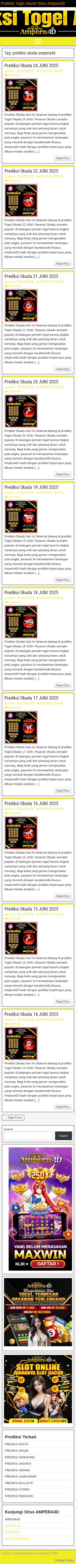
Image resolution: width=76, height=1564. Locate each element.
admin (11, 70)
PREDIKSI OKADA (51, 70)
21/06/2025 (27, 281)
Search (8, 1129)
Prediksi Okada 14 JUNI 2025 (31, 1014)
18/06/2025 (27, 597)
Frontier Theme (64, 1560)
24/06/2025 (27, 70)
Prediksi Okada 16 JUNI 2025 (31, 803)
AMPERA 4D (13, 1526)
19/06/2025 (27, 492)
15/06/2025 (27, 914)
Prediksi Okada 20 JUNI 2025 (31, 381)
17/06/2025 (27, 703)
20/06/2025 (27, 387)
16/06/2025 (27, 808)
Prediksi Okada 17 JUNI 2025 (31, 698)
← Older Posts (13, 1117)
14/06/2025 (27, 1019)
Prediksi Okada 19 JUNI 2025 (31, 487)
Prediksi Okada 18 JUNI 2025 (31, 592)
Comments (14, 75)
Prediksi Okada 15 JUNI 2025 (31, 909)
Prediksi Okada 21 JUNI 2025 (31, 276)
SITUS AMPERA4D (17, 1538)
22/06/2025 (27, 176)
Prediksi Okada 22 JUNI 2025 (31, 171)
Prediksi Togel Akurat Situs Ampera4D (33, 3)
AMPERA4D (12, 1532)
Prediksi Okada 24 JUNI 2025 (31, 65)
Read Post (62, 158)
